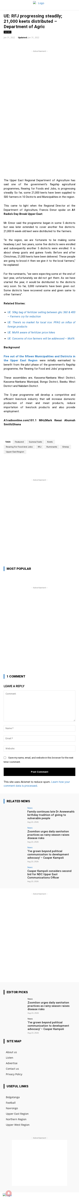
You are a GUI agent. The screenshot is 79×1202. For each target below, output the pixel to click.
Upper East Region (15, 452)
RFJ (39, 447)
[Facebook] (59, 1197)
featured (19, 442)
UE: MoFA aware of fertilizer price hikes (31, 332)
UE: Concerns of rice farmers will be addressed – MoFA (41, 338)
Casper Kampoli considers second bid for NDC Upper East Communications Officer (49, 874)
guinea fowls (35, 442)
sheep (65, 447)
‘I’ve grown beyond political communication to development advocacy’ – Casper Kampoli (48, 854)
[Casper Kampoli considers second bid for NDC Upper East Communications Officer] (14, 874)
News (7, 32)
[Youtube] (72, 1197)
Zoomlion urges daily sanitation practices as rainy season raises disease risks (48, 835)
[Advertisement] (39, 92)
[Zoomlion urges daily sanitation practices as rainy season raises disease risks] (14, 835)
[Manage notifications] (9, 1193)
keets (50, 442)
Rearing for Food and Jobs (19, 447)
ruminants (51, 447)
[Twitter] (65, 1197)
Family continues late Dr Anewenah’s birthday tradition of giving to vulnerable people (50, 815)
